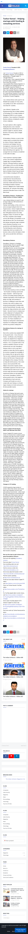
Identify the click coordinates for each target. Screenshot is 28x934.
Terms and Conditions (8, 877)
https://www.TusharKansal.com (12, 577)
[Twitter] (7, 32)
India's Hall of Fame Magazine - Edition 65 (16, 897)
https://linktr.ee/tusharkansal (10, 566)
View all (23, 639)
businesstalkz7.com (16, 925)
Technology (9, 9)
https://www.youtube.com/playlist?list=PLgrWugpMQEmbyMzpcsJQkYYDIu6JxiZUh (14, 606)
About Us (5, 868)
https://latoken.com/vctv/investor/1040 (15, 583)
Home (3, 9)
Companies (9, 15)
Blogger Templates (14, 928)
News (4, 797)
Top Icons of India (7, 803)
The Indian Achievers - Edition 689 (13, 657)
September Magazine (20, 930)
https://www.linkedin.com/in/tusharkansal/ (13, 573)
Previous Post (5, 745)
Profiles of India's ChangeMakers (15, 903)
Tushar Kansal (7, 67)
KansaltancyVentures (9, 69)
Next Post (23, 745)
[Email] (14, 32)
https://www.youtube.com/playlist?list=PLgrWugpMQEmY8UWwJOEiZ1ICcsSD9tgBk (14, 596)
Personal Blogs (6, 799)
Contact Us (5, 870)
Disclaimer (5, 873)
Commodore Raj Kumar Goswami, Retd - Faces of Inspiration (17, 890)
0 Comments (7, 28)
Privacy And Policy (7, 875)
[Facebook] (4, 32)
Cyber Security (18, 9)
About (13, 931)
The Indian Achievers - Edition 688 (13, 677)
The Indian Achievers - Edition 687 (13, 696)
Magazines (5, 794)
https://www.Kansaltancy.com (10, 570)
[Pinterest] (11, 32)
